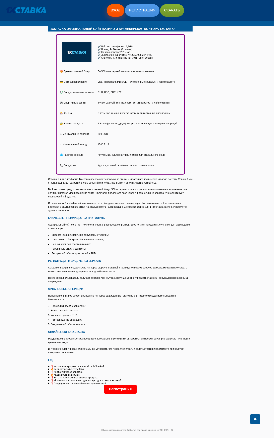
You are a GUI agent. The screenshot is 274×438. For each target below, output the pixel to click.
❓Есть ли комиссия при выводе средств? (74, 377)
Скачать (172, 10)
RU (171, 430)
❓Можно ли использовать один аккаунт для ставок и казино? (86, 380)
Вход (115, 10)
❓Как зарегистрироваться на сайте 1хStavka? (77, 366)
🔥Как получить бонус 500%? (67, 369)
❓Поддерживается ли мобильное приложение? (78, 383)
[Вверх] (255, 419)
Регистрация (142, 10)
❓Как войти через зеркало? (67, 372)
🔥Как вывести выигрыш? (65, 374)
